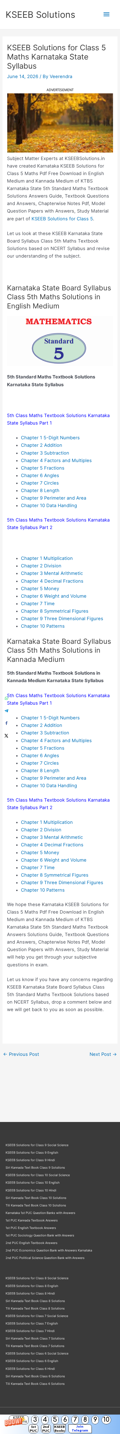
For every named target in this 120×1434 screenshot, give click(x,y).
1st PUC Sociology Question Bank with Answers (40, 1235)
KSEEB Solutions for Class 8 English (32, 1286)
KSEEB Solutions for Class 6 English (32, 1361)
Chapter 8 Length (40, 490)
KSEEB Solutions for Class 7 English (32, 1323)
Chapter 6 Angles (40, 475)
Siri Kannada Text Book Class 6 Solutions (35, 1376)
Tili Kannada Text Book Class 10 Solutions (36, 1205)
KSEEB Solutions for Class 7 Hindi (30, 1331)
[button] (60, 1424)
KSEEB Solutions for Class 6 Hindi (30, 1369)
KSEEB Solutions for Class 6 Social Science (37, 1353)
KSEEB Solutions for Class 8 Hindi (30, 1293)
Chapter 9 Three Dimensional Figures (62, 618)
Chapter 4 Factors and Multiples (56, 460)
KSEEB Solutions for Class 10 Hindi (31, 1190)
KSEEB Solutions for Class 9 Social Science (37, 1145)
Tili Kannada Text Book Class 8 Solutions (35, 1308)
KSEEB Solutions (40, 14)
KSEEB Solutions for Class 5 (62, 218)
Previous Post (21, 1054)
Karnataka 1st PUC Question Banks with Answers (40, 1213)
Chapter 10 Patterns (43, 626)
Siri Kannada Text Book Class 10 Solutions (36, 1198)
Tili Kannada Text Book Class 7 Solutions (35, 1346)
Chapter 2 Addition (41, 445)
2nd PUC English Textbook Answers (31, 1243)
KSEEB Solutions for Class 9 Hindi (30, 1160)
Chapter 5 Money (40, 588)
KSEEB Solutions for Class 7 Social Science (37, 1316)
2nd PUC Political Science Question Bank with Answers (45, 1258)
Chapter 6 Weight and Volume (54, 596)
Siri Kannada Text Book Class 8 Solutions (35, 1301)
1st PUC (33, 1429)
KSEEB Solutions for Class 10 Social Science (38, 1175)
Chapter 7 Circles (40, 483)
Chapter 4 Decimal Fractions (52, 581)
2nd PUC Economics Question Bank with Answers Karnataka (49, 1250)
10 (106, 1419)
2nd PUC (46, 1429)
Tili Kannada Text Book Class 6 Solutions (35, 1384)
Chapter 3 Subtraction (45, 453)
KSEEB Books (59, 1429)
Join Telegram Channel (80, 1429)
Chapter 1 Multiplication (47, 558)
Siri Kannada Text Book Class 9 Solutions (35, 1167)
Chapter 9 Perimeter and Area (53, 498)
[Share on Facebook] (6, 723)
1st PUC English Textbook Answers (31, 1228)
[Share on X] (6, 736)
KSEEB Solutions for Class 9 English (32, 1152)
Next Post (103, 1054)
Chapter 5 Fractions (42, 468)
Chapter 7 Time (38, 603)
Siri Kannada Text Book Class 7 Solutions (35, 1338)
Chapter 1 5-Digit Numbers (50, 437)
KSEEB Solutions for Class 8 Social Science (37, 1278)
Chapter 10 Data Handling (49, 505)
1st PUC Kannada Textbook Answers (32, 1220)
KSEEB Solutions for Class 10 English (32, 1182)
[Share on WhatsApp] (6, 698)
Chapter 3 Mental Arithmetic (52, 573)
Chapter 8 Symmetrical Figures (54, 611)
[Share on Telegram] (6, 711)
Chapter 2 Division (41, 565)
